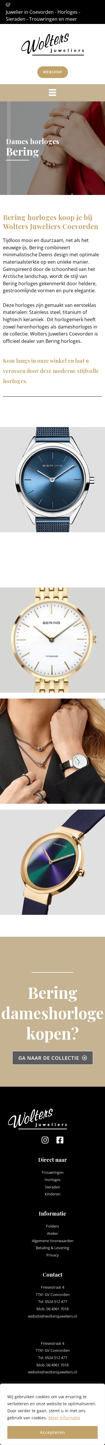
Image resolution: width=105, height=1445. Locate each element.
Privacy (52, 1255)
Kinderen (52, 1194)
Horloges (52, 1179)
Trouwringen (52, 1172)
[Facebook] (60, 1140)
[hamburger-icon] (52, 92)
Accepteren (52, 1432)
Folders (52, 1226)
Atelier (52, 1233)
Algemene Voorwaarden (53, 1240)
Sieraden (52, 1187)
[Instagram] (45, 1140)
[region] (52, 1414)
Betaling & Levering (52, 1247)
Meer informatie (64, 1417)
